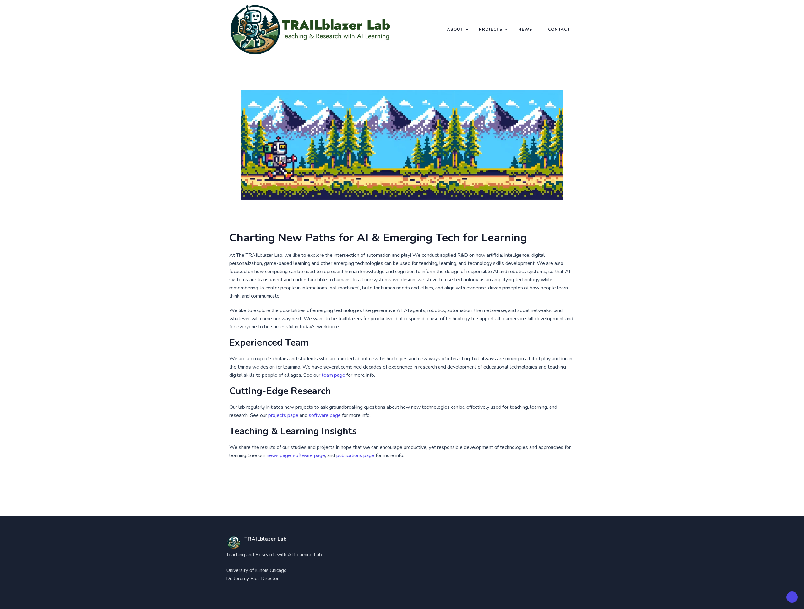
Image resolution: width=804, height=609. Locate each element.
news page (279, 455)
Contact (559, 29)
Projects (491, 29)
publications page (355, 455)
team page (333, 375)
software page (325, 415)
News (525, 29)
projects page (283, 415)
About (455, 29)
